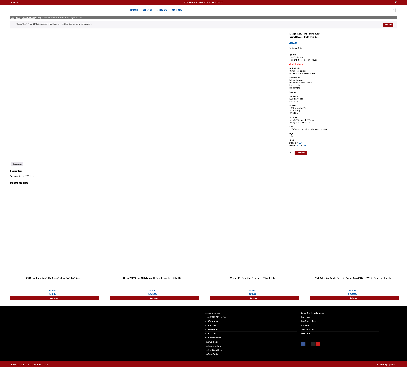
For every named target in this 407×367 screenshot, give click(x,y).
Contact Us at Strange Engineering (312, 313)
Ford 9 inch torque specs (213, 337)
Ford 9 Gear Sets (210, 333)
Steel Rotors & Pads (28, 18)
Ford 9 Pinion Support (212, 321)
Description (17, 164)
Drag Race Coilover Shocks (213, 350)
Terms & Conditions (307, 329)
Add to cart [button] (54, 298)
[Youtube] (318, 344)
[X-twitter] (308, 344)
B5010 (304, 145)
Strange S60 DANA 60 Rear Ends (215, 317)
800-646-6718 (16, 2)
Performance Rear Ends (212, 313)
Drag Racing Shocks (211, 354)
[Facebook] (303, 344)
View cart (388, 24)
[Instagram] (313, 344)
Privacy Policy (305, 325)
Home (12, 18)
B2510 (299, 145)
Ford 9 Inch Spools (211, 325)
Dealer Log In (305, 333)
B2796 (301, 143)
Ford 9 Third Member (211, 329)
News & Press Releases (308, 321)
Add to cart (300, 153)
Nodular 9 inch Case (211, 342)
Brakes (18, 18)
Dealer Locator (306, 317)
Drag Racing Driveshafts (213, 346)
